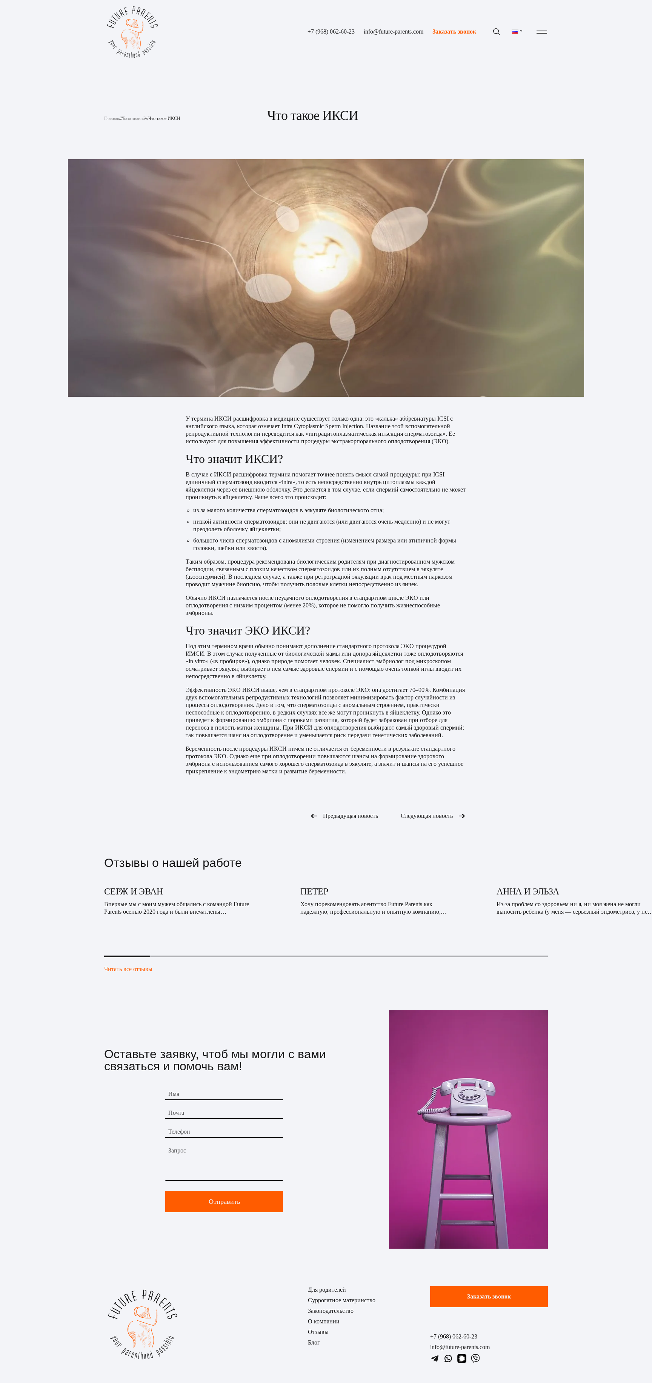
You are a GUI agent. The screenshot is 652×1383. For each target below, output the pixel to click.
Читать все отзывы (128, 969)
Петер (314, 891)
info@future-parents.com (393, 32)
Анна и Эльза (528, 891)
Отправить (224, 1201)
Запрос (177, 1150)
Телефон (179, 1131)
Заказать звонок (454, 32)
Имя (173, 1094)
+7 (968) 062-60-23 (331, 32)
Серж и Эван (133, 891)
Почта (176, 1112)
